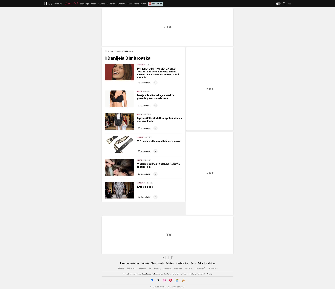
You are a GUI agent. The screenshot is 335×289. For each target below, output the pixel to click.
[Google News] (177, 280)
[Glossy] (157, 268)
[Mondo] (131, 268)
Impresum (137, 274)
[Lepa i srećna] (167, 268)
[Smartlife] (178, 268)
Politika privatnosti (197, 274)
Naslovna (109, 51)
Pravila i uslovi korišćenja (152, 274)
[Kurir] (121, 268)
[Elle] (48, 3)
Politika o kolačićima (180, 274)
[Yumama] (200, 268)
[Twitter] (158, 280)
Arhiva (209, 274)
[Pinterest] (170, 280)
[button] (144, 82)
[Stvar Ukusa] (212, 268)
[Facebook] (151, 280)
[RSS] (183, 280)
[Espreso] (142, 268)
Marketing (127, 274)
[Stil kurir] (150, 268)
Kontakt (167, 274)
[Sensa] (188, 268)
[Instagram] (164, 280)
